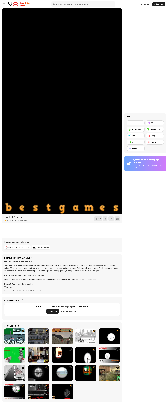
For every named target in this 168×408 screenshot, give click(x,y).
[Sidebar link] (4, 4)
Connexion (144, 4)
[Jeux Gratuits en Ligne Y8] (13, 4)
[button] (8, 287)
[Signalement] (111, 218)
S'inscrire (158, 4)
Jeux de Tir (17, 291)
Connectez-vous (68, 311)
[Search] (54, 4)
